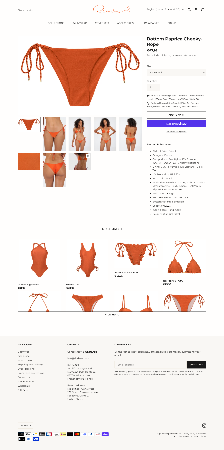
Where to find (26, 381)
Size (149, 66)
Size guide (24, 356)
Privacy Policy (189, 433)
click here (194, 374)
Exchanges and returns (31, 373)
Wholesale (24, 385)
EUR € (24, 425)
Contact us (24, 377)
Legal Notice (162, 433)
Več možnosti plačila (176, 131)
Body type (23, 351)
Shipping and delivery (30, 364)
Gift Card (23, 390)
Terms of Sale (175, 433)
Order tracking (26, 368)
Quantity (152, 81)
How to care (25, 360)
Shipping (167, 55)
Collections (201, 433)
